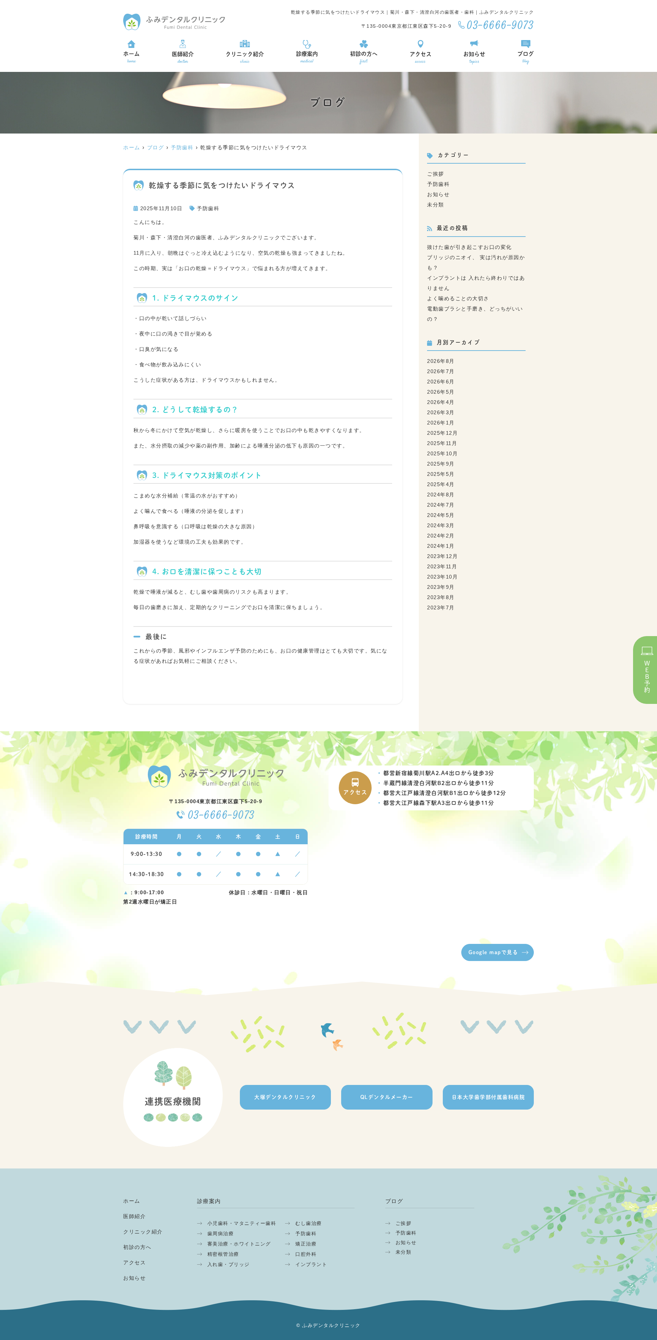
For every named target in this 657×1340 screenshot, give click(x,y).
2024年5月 (441, 515)
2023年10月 (442, 577)
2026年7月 (441, 371)
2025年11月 (442, 443)
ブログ (525, 57)
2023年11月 (442, 566)
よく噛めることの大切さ (458, 298)
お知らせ (474, 58)
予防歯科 (208, 208)
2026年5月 (441, 392)
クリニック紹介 (245, 58)
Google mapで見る (493, 952)
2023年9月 (441, 587)
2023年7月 (441, 607)
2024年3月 (441, 525)
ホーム (131, 57)
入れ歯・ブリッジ (228, 1264)
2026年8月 (441, 361)
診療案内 (307, 57)
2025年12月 (442, 433)
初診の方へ (363, 57)
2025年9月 (441, 464)
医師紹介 (183, 58)
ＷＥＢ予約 (647, 677)
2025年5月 (441, 474)
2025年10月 (442, 453)
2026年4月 (441, 402)
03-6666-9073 (221, 816)
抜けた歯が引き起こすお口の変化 (469, 247)
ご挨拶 (435, 174)
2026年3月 (441, 412)
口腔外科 (306, 1254)
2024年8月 (441, 494)
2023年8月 (441, 597)
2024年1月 (441, 546)
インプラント (311, 1264)
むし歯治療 (308, 1223)
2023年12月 (442, 556)
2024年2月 (441, 536)
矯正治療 (306, 1244)
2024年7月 (441, 505)
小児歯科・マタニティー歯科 (241, 1223)
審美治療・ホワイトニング (239, 1244)
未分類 (435, 204)
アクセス (420, 58)
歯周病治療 (220, 1233)
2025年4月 (441, 484)
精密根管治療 (223, 1254)
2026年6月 (441, 381)
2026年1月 (441, 423)
